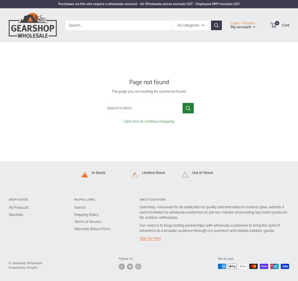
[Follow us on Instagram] (138, 267)
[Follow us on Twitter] (130, 267)
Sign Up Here (150, 238)
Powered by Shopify (23, 267)
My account (241, 27)
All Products (19, 207)
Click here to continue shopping (149, 121)
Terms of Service (87, 222)
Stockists (16, 215)
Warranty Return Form (92, 229)
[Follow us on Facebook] (122, 267)
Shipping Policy (86, 215)
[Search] (216, 25)
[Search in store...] (188, 108)
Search (80, 207)
